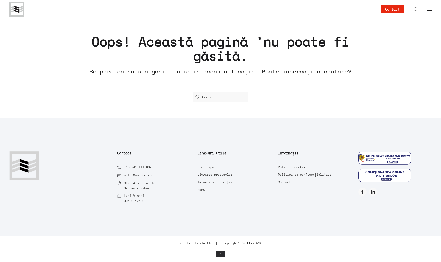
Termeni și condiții (215, 182)
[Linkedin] (373, 192)
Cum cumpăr (207, 167)
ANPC (201, 189)
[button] (415, 9)
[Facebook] (362, 192)
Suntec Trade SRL (196, 243)
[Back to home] (16, 9)
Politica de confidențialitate (304, 174)
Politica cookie (291, 167)
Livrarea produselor (215, 174)
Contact (392, 9)
